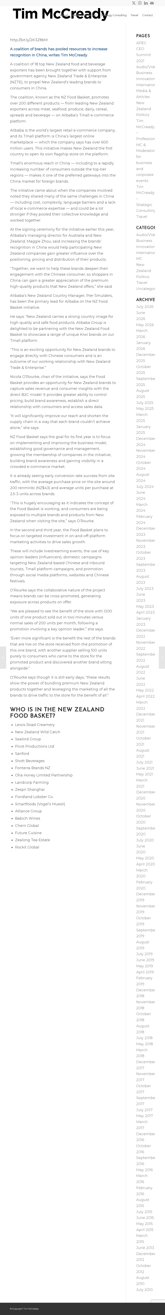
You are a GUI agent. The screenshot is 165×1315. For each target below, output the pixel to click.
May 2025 (145, 408)
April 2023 (145, 612)
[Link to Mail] (152, 3)
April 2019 (145, 972)
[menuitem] (64, 15)
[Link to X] (134, 3)
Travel (141, 216)
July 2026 (145, 306)
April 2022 (145, 696)
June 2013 (145, 1248)
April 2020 (145, 864)
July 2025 (144, 403)
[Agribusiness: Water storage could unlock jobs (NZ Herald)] (3, 658)
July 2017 (144, 1110)
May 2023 (145, 606)
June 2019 (145, 960)
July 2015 (144, 1212)
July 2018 (144, 1038)
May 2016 (144, 1170)
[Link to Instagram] (140, 3)
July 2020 (145, 840)
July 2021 (144, 762)
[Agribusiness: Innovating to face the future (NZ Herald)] (162, 658)
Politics (142, 115)
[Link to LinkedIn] (146, 3)
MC (139, 258)
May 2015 (144, 1224)
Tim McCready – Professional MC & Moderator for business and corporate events (147, 151)
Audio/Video (147, 67)
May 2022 (145, 690)
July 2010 (144, 1290)
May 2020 (145, 858)
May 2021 (144, 774)
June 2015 (145, 1218)
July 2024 (145, 486)
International (148, 85)
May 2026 (145, 325)
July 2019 (144, 954)
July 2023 (145, 588)
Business (144, 73)
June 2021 (145, 768)
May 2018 (144, 1044)
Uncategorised (149, 289)
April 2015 (145, 1230)
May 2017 (144, 1116)
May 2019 (144, 966)
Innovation (146, 79)
